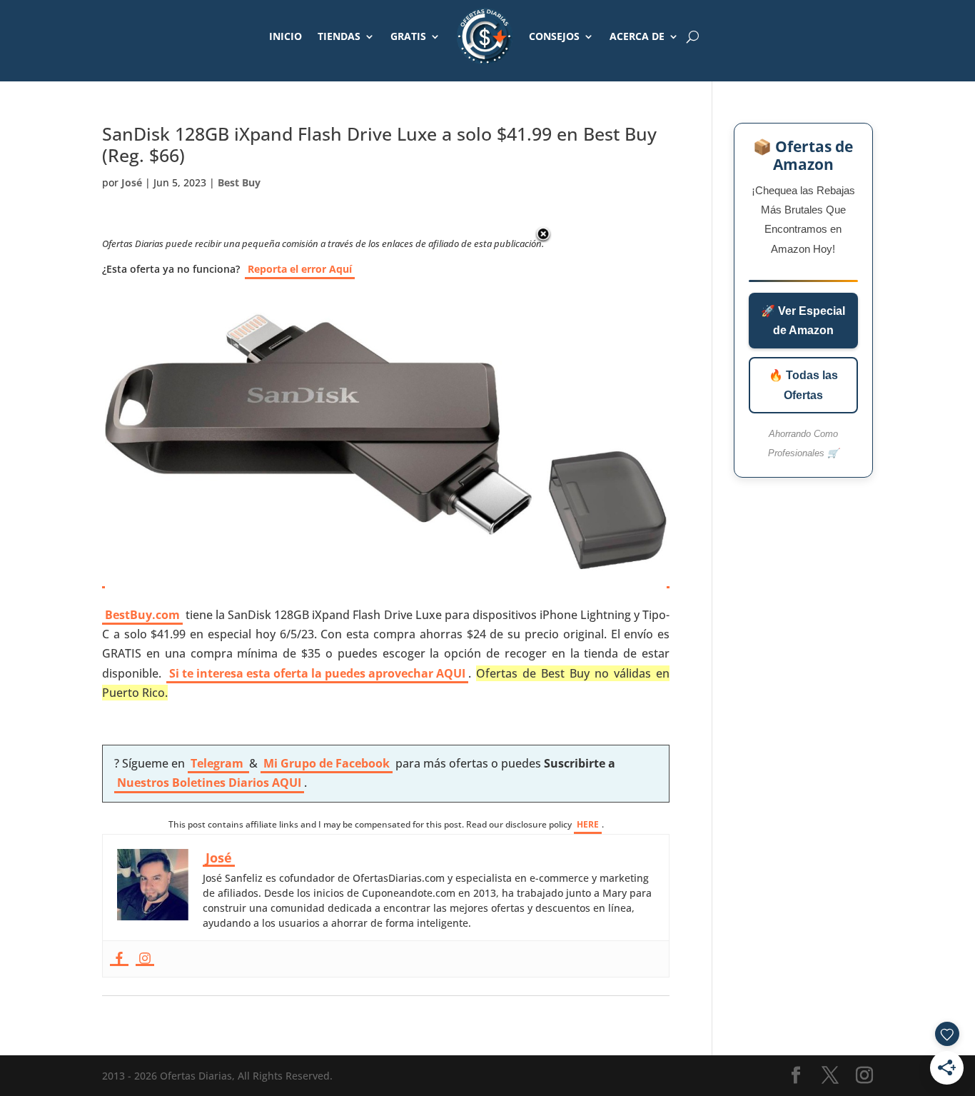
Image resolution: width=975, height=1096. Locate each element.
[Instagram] (145, 959)
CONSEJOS (554, 36)
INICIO (285, 36)
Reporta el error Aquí (300, 269)
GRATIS (408, 36)
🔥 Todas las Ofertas (803, 385)
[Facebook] (119, 959)
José (131, 182)
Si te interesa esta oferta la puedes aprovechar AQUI (317, 673)
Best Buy (239, 182)
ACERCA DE (637, 36)
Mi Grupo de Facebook (326, 763)
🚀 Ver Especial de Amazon (803, 320)
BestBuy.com (142, 615)
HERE (588, 824)
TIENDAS (339, 36)
